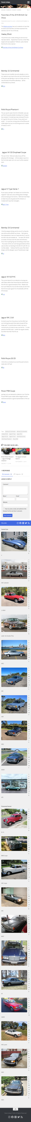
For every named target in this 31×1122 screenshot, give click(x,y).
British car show (8, 26)
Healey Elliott (5, 434)
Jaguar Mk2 (19, 434)
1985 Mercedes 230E (29, 953)
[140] (15, 304)
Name (5, 496)
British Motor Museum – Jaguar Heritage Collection (7, 459)
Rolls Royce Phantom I (7, 439)
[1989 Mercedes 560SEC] (14, 1095)
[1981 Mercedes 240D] (14, 713)
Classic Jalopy (5, 2)
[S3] (15, 263)
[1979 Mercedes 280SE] (14, 906)
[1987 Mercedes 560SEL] (14, 740)
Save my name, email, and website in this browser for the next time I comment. (14, 510)
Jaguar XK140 (12, 436)
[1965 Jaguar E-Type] (14, 551)
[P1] (15, 139)
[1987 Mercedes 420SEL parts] (14, 1040)
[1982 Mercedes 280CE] (14, 932)
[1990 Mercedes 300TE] (14, 793)
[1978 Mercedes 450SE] (14, 686)
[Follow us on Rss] (29, 523)
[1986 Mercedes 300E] (14, 989)
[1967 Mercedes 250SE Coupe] (14, 879)
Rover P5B (15, 439)
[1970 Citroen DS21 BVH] (14, 606)
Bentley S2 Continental (10, 431)
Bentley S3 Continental (22, 431)
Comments (7, 474)
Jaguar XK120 (5, 436)
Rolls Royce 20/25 (21, 436)
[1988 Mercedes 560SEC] (14, 1068)
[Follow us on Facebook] (20, 523)
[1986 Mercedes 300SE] (14, 1012)
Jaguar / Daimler (6, 10)
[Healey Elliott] (15, 57)
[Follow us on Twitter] (26, 523)
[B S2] (15, 96)
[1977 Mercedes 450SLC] (14, 659)
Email (18, 496)
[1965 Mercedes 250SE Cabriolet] (14, 578)
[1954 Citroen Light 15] (14, 828)
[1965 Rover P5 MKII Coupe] (14, 850)
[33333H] (15, 175)
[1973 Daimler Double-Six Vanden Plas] (14, 631)
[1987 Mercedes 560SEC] (14, 765)
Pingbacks (19, 474)
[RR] (15, 377)
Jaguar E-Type (12, 434)
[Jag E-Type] (15, 214)
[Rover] (15, 412)
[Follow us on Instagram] (18, 523)
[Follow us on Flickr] (23, 523)
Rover (14, 10)
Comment (6, 484)
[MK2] (15, 345)
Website (5, 502)
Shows (19, 10)
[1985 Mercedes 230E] (14, 965)
